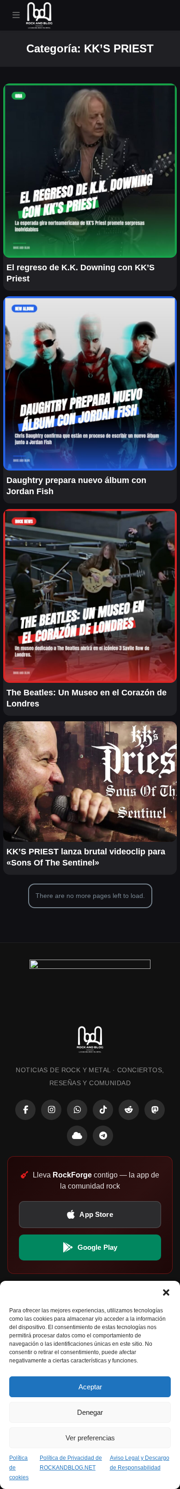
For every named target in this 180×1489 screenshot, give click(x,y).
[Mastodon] (154, 1110)
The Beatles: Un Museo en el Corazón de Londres (86, 698)
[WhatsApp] (77, 1110)
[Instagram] (51, 1110)
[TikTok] (103, 1110)
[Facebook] (25, 1110)
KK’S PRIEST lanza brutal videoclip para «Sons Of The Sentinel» (85, 857)
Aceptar (90, 1387)
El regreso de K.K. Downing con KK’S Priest (80, 273)
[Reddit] (129, 1110)
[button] (166, 1292)
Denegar (90, 1412)
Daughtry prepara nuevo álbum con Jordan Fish (76, 486)
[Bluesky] (77, 1136)
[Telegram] (103, 1136)
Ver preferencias (90, 1438)
